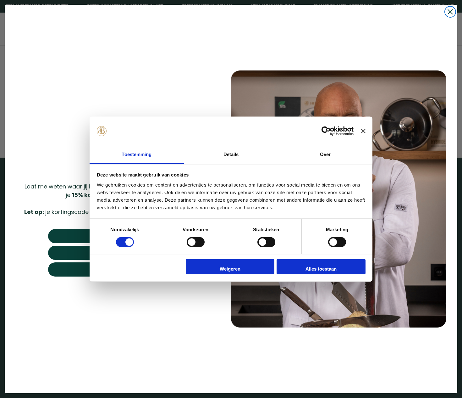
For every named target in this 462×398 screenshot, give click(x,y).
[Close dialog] (450, 11)
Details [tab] (231, 154)
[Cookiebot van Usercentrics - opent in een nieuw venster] (326, 131)
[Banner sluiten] (363, 130)
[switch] (196, 242)
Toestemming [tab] (136, 154)
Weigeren (230, 269)
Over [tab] (325, 154)
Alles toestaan (321, 269)
